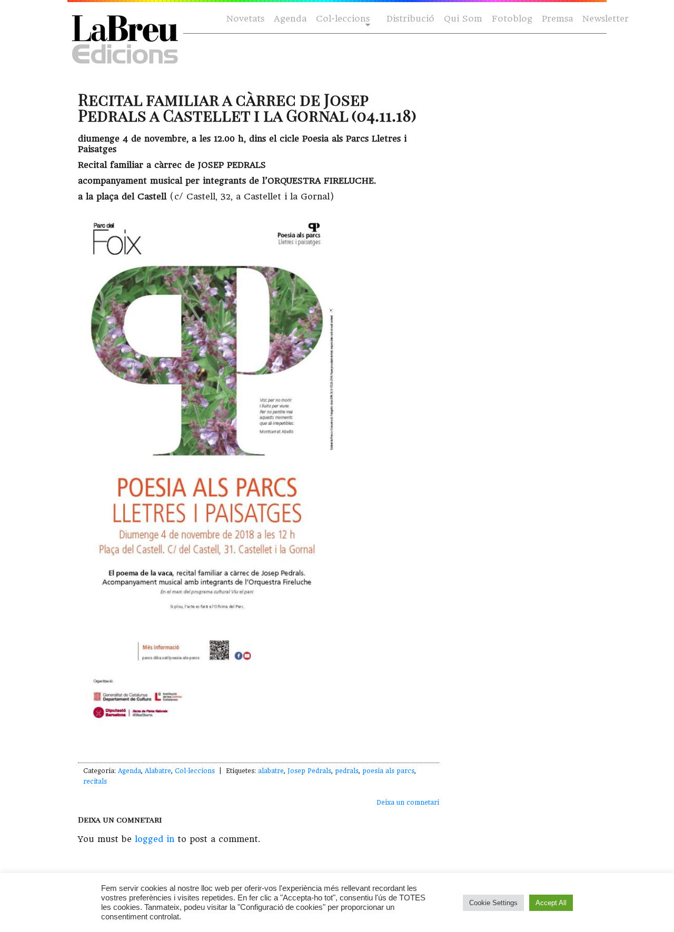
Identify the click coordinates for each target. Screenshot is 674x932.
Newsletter (605, 19)
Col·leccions (342, 19)
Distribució (410, 19)
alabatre (271, 771)
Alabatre (158, 771)
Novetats (245, 19)
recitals (95, 781)
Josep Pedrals (309, 771)
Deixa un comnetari (407, 802)
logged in (154, 839)
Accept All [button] (551, 903)
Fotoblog (512, 19)
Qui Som (463, 19)
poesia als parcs (388, 771)
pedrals (347, 771)
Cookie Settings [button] (493, 903)
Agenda (290, 19)
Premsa (557, 19)
